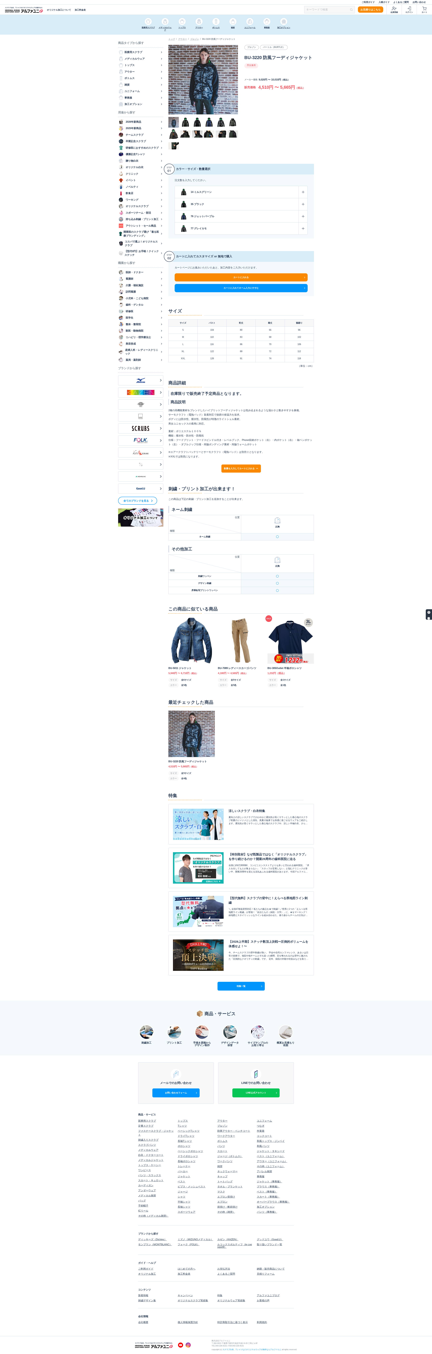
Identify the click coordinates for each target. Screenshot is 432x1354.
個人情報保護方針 (188, 1322)
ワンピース (144, 1170)
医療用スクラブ (147, 1120)
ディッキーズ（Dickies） (152, 1239)
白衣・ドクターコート (151, 1155)
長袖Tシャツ (185, 1141)
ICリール (143, 1210)
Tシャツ (182, 1125)
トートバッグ (225, 1181)
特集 (219, 1295)
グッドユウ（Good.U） (270, 1239)
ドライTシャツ (186, 1135)
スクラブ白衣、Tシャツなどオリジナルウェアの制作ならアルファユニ (252, 1349)
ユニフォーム (264, 1120)
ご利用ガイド (368, 2)
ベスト (181, 1181)
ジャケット (184, 1176)
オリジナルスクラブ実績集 (193, 1300)
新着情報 (143, 1295)
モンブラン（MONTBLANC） (155, 1244)
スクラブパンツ (147, 1144)
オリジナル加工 (147, 1274)
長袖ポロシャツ (186, 1161)
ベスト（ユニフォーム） (271, 1156)
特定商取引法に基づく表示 (232, 1322)
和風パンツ (263, 1146)
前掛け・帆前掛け (227, 1206)
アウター (182, 39)
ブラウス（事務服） (268, 1186)
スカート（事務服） (268, 1196)
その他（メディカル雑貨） (153, 1215)
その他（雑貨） (226, 1211)
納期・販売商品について (271, 1268)
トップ (171, 39)
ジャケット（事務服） (269, 1181)
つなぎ (260, 1125)
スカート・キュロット (151, 1180)
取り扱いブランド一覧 (269, 1244)
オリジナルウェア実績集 (231, 1300)
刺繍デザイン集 (147, 1300)
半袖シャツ (184, 1201)
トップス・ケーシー (149, 1165)
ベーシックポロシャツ (190, 1151)
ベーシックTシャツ (188, 1130)
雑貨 (219, 1166)
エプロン (222, 1201)
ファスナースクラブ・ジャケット (156, 1132)
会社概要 (143, 1322)
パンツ (221, 1146)
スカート (222, 1151)
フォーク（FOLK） (188, 1244)
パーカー (183, 1171)
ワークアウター (226, 1135)
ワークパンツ (225, 1161)
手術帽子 (143, 1205)
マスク (221, 1191)
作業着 (260, 1130)
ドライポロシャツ (188, 1156)
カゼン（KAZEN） (227, 1239)
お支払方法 (223, 1268)
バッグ (142, 1200)
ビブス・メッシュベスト (192, 1186)
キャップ (222, 1176)
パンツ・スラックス (149, 1175)
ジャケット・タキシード (271, 1151)
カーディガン (145, 1185)
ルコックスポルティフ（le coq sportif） (234, 1245)
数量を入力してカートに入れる (239, 468)
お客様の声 (263, 1300)
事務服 (260, 1176)
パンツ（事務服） (267, 1211)
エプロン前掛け (226, 1196)
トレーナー (184, 1166)
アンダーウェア (147, 1190)
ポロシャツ (184, 1146)
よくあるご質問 (401, 2)
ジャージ (183, 1191)
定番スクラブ (145, 1125)
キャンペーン (185, 1295)
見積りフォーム (266, 1274)
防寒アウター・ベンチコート (233, 1130)
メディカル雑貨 (147, 1195)
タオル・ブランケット (230, 1186)
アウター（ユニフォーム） (272, 1161)
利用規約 (262, 1322)
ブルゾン (194, 39)
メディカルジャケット (151, 1160)
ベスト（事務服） (267, 1191)
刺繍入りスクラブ (148, 1139)
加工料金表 (80, 10)
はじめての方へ (186, 1268)
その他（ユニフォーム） (271, 1166)
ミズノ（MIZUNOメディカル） (195, 1239)
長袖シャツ (184, 1206)
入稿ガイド (384, 2)
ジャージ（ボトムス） (230, 1156)
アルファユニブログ (268, 1295)
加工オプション (266, 1206)
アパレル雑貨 (264, 1171)
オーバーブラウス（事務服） (273, 1201)
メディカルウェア (148, 1149)
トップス (183, 1120)
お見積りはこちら (370, 9)
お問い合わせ (419, 2)
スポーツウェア (186, 1211)
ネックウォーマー (227, 1171)
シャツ (181, 1196)
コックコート (264, 1135)
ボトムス (222, 1141)
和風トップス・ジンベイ (271, 1141)
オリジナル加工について (59, 10)
